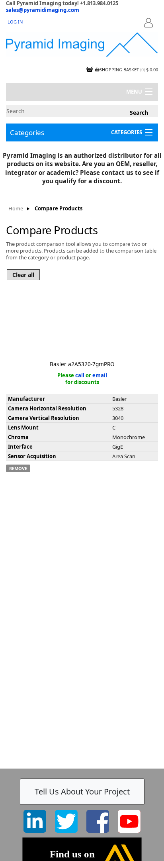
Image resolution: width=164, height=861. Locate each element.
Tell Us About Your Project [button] (82, 791)
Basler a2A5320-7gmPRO (82, 364)
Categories (27, 132)
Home (15, 208)
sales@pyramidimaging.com (42, 10)
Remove (18, 468)
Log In (15, 22)
